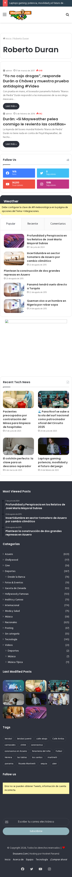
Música (9, 617)
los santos (37, 757)
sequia (44, 764)
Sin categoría (12, 634)
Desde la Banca (16, 577)
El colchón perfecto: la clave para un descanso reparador (18, 462)
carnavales (10, 745)
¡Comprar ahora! (58, 860)
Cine (7, 566)
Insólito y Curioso (14, 600)
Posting (9, 628)
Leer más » (11, 106)
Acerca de (18, 860)
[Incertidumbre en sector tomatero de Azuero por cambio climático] (14, 258)
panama (9, 764)
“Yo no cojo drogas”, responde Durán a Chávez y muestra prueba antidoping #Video (36, 81)
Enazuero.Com (20, 854)
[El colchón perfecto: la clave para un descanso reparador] (18, 446)
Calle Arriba (58, 739)
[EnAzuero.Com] (20, 14)
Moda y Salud (12, 611)
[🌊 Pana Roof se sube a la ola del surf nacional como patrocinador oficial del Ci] (53, 399)
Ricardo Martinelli (26, 764)
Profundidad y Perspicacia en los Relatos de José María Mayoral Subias (47, 239)
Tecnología (11, 639)
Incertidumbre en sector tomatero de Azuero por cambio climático (43, 257)
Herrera (8, 757)
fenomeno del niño (41, 751)
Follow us (9, 774)
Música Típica (15, 662)
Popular (10, 224)
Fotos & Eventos (14, 583)
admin (9, 71)
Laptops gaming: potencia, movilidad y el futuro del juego (40, 3)
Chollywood (11, 560)
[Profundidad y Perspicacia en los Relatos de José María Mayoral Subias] (14, 241)
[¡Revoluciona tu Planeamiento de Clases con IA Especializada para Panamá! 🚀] (13, 686)
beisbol (8, 739)
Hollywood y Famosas (16, 594)
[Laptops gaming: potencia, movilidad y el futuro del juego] (53, 446)
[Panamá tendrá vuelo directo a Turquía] (14, 290)
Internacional (12, 605)
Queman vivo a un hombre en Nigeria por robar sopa (46, 303)
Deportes (10, 571)
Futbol (59, 751)
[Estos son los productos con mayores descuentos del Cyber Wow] (13, 712)
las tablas (22, 757)
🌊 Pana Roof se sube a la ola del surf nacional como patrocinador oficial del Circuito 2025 (53, 419)
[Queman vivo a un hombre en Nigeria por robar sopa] (14, 306)
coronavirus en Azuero (16, 751)
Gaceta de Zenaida (15, 588)
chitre (23, 745)
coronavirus (37, 745)
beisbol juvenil (24, 739)
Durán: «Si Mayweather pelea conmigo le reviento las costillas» (34, 121)
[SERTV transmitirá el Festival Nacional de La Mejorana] (58, 699)
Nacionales (11, 622)
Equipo (29, 860)
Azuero (9, 554)
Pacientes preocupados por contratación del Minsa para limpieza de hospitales (16, 419)
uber (54, 764)
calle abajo (42, 739)
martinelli (52, 757)
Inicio (8, 39)
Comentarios (58, 224)
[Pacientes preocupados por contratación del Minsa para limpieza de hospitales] (18, 399)
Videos (9, 645)
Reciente (33, 224)
